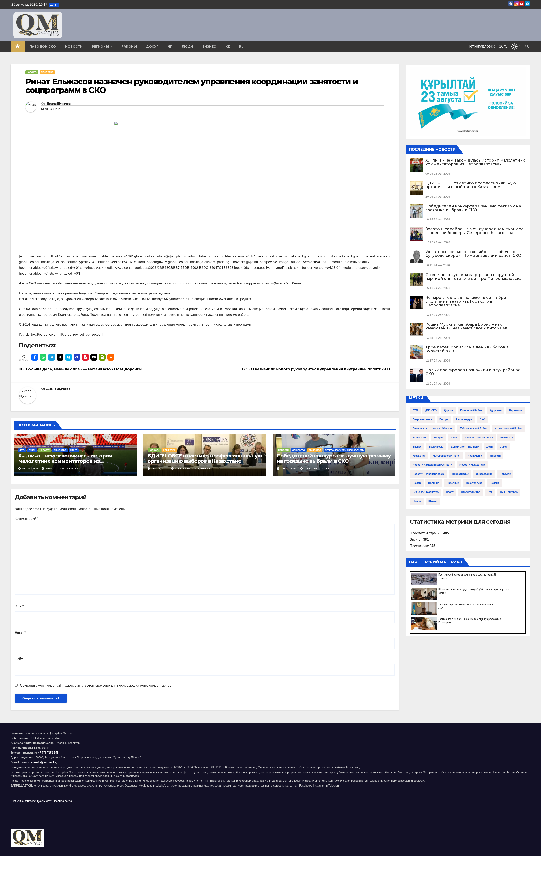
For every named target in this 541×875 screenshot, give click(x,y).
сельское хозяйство (426, 492)
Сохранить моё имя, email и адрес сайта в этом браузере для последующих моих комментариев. (96, 685)
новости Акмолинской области (432, 464)
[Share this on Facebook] (34, 357)
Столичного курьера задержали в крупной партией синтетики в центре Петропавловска (473, 276)
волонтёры (436, 446)
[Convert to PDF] (85, 357)
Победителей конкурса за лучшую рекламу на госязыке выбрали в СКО (334, 458)
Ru (241, 46)
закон (503, 446)
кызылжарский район (446, 455)
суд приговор (509, 492)
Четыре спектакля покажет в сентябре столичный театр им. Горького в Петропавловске (465, 301)
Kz (227, 46)
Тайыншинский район (473, 428)
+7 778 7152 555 (48, 752)
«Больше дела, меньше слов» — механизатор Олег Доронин (82, 369)
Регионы (101, 46)
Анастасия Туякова (61, 468)
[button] (527, 46)
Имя (19, 606)
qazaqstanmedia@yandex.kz (38, 762)
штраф (432, 501)
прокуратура (474, 483)
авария (438, 437)
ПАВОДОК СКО (43, 46)
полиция (433, 483)
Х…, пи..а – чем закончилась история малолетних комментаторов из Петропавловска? (65, 461)
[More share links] (110, 357)
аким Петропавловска (479, 437)
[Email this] (93, 357)
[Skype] (68, 357)
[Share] (77, 357)
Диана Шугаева (58, 103)
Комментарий (26, 518)
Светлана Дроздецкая (193, 468)
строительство (470, 492)
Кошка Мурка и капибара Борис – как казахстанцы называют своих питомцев (466, 326)
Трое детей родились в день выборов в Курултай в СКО (466, 349)
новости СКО (460, 473)
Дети (22, 450)
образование (484, 473)
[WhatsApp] (43, 357)
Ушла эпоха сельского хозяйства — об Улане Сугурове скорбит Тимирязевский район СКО (473, 253)
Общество (47, 72)
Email (20, 632)
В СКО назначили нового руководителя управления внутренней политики (314, 369)
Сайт (19, 659)
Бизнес (209, 46)
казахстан (419, 455)
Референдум (464, 419)
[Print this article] (102, 357)
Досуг (152, 46)
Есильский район (471, 410)
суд (490, 492)
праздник (453, 483)
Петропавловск (422, 419)
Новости (74, 46)
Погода (443, 419)
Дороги (448, 410)
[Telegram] (51, 357)
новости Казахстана (472, 464)
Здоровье (495, 410)
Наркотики (515, 410)
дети (489, 446)
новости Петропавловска (429, 473)
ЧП (170, 46)
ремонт (494, 483)
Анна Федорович (318, 468)
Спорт (73, 450)
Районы (129, 46)
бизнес (417, 446)
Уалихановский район (508, 428)
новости (495, 455)
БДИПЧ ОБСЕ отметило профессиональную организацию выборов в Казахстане (205, 458)
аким (454, 437)
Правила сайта (62, 801)
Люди (187, 46)
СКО (482, 419)
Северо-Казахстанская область (344, 450)
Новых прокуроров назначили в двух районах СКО (472, 372)
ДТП (415, 410)
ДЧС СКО (431, 410)
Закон (32, 450)
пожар (417, 483)
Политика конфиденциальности (32, 801)
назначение (475, 455)
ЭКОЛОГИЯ (420, 437)
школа (417, 501)
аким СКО (506, 437)
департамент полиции (465, 446)
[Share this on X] (60, 357)
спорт (450, 492)
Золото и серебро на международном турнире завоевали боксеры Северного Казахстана (474, 231)
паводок (505, 473)
